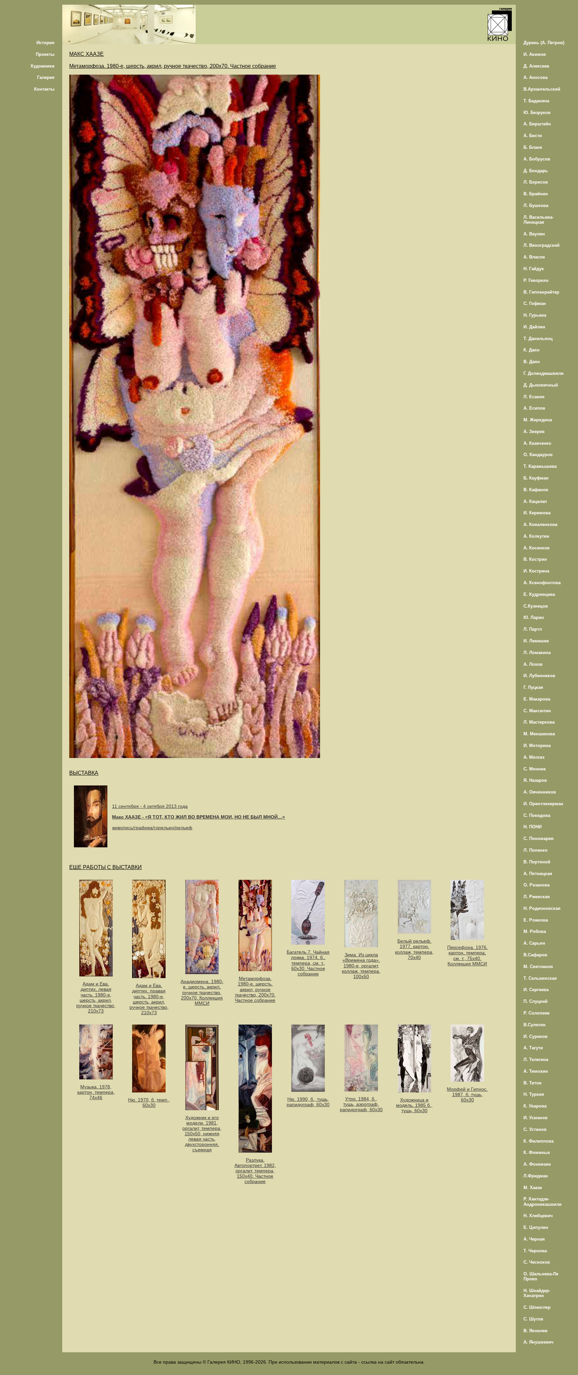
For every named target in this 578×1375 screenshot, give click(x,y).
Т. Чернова (535, 1250)
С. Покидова (536, 815)
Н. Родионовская (542, 908)
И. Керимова (537, 512)
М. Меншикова (539, 733)
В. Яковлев (535, 1330)
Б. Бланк (532, 147)
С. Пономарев (538, 838)
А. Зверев (534, 431)
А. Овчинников (539, 792)
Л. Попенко (535, 850)
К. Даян (531, 349)
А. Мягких (534, 757)
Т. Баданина (536, 100)
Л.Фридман (535, 1175)
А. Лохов (533, 664)
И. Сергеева (536, 989)
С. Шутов (533, 1318)
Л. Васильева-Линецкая (538, 220)
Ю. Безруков (537, 112)
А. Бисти (532, 135)
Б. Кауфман (536, 478)
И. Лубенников (539, 675)
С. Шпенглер (537, 1307)
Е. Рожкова (535, 920)
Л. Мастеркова (539, 722)
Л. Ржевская (536, 896)
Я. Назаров (535, 780)
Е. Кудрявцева (539, 594)
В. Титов (532, 1082)
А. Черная (534, 1239)
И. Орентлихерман (543, 803)
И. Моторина (537, 745)
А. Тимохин (535, 1071)
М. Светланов (538, 966)
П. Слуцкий (535, 1001)
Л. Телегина (535, 1059)
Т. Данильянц (538, 338)
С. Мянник (534, 768)
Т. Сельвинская (540, 978)
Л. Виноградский (541, 245)
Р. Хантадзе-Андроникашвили (542, 1201)
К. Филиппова (538, 1141)
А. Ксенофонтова (542, 582)
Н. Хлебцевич (538, 1215)
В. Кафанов (535, 489)
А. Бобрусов (536, 159)
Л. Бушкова (535, 205)
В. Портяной (536, 861)
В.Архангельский (541, 89)
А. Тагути (533, 1047)
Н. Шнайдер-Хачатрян (536, 1293)
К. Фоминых (536, 1152)
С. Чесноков (536, 1262)
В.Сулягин (534, 1024)
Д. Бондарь (535, 170)
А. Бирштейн (537, 123)
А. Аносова (535, 77)
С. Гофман (534, 303)
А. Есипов (534, 408)
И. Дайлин (534, 326)
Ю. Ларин (533, 617)
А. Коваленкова (540, 524)
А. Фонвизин (537, 1164)
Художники (42, 66)
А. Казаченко (537, 443)
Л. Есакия (534, 396)
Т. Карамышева (540, 466)
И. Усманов (535, 1117)
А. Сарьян (534, 943)
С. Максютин (537, 710)
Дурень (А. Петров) (543, 42)
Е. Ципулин (535, 1227)
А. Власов (534, 256)
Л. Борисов (535, 182)
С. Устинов (535, 1129)
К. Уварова (535, 1105)
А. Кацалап (535, 501)
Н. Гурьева (534, 315)
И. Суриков (535, 1036)
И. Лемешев (536, 640)
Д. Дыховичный (540, 385)
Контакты (44, 89)
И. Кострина (536, 570)
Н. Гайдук (533, 268)
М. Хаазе (532, 1187)
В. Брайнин (535, 193)
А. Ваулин (534, 233)
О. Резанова (536, 884)
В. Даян (531, 361)
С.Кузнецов (535, 606)
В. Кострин (535, 559)
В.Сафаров (535, 954)
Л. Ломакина (537, 652)
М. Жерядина (537, 419)
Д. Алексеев (536, 66)
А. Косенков (536, 547)
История (45, 42)
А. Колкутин (536, 536)
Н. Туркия (533, 1094)
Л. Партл (532, 629)
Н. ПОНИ (532, 826)
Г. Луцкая (533, 687)
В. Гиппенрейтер (541, 292)
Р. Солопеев (536, 1013)
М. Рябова (534, 931)
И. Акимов (534, 54)
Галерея (46, 77)
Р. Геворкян (536, 280)
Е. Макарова (536, 699)
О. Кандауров (538, 454)
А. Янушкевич (538, 1342)
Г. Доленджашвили (543, 373)
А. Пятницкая (537, 873)
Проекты (45, 54)
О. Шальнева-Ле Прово (540, 1276)
